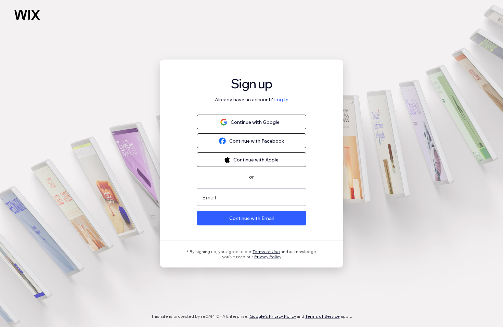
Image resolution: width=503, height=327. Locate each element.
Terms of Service (322, 316)
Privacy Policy (267, 256)
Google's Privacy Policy (272, 316)
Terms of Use (266, 251)
